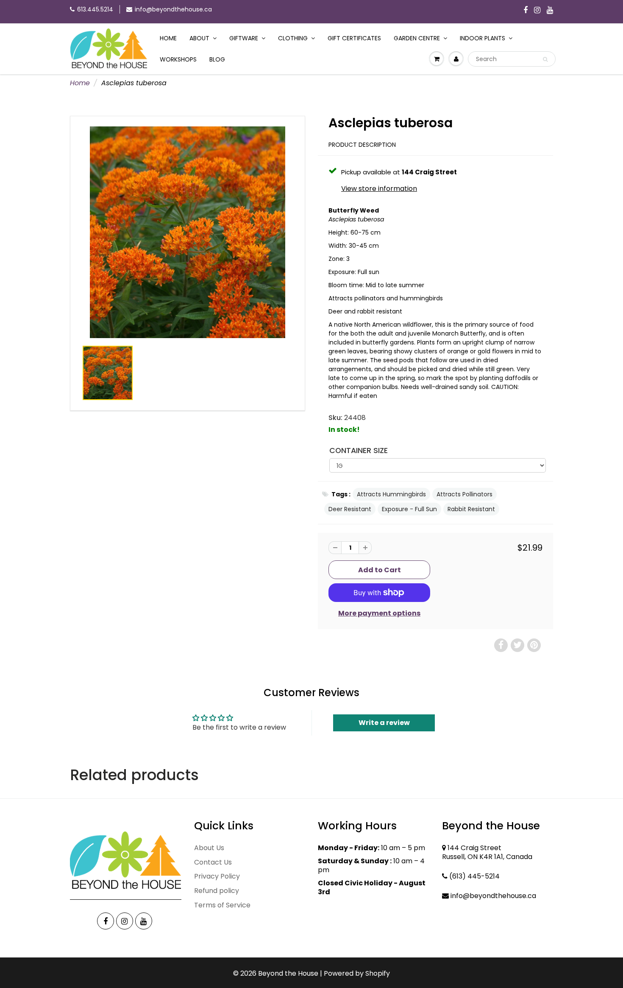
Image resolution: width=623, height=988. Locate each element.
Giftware (243, 38)
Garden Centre (417, 38)
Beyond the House (288, 973)
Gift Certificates (354, 38)
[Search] (545, 59)
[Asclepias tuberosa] (187, 232)
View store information (379, 188)
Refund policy (216, 891)
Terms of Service (222, 905)
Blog (217, 59)
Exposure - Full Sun (409, 509)
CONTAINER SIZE (358, 450)
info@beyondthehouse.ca (173, 9)
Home (168, 38)
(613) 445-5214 (474, 876)
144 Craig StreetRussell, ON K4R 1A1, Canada (487, 852)
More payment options (379, 613)
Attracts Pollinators (464, 494)
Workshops (178, 59)
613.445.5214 (95, 9)
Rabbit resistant (471, 509)
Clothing (293, 38)
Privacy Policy (217, 876)
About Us (209, 848)
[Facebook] (525, 10)
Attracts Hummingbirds (391, 494)
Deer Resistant (349, 509)
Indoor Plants (482, 38)
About (199, 38)
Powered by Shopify (357, 973)
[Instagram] (537, 10)
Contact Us (213, 862)
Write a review (384, 723)
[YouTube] (550, 10)
